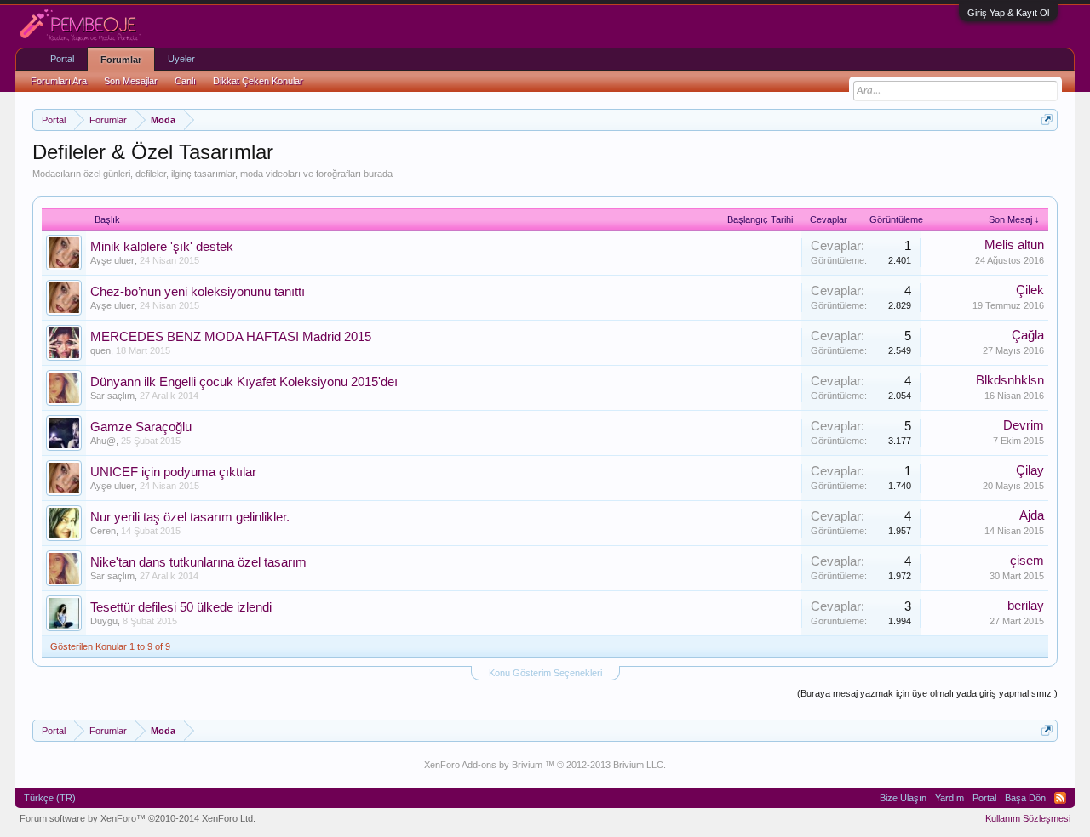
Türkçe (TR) (50, 798)
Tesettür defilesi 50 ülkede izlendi (181, 607)
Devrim (1023, 425)
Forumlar (120, 59)
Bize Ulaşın (903, 798)
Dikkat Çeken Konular (258, 81)
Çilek (1030, 290)
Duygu (104, 621)
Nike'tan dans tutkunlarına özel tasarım (198, 562)
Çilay (1030, 470)
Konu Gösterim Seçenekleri (545, 673)
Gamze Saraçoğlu (141, 427)
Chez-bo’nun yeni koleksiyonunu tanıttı (197, 292)
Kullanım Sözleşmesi (1027, 818)
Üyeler (181, 59)
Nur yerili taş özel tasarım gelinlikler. (190, 517)
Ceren (103, 531)
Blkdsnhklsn (1010, 380)
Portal (62, 59)
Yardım (949, 798)
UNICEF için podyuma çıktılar (173, 472)
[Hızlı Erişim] (1047, 119)
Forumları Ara (59, 81)
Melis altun (1014, 245)
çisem (1027, 560)
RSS (1060, 798)
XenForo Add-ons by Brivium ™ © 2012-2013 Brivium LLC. (545, 765)
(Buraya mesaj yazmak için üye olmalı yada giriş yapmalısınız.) (927, 693)
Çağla (1028, 335)
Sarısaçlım (112, 395)
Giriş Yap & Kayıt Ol (1008, 13)
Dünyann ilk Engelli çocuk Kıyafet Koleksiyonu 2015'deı (244, 382)
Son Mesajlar (131, 81)
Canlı (185, 81)
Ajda (1031, 515)
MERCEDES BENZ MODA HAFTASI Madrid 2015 (230, 337)
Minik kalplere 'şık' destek (161, 246)
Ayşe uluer (112, 260)
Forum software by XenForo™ (137, 818)
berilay (1025, 605)
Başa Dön (1025, 798)
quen (100, 350)
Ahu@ (103, 441)
